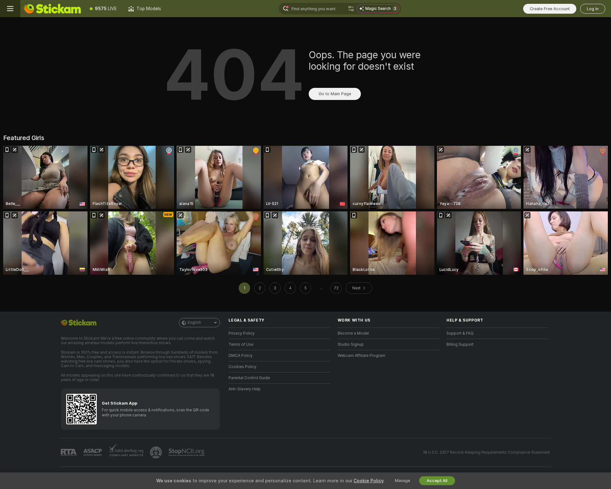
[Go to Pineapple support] (156, 452)
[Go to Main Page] (52, 8)
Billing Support (460, 344)
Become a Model (353, 333)
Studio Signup (351, 344)
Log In (593, 8)
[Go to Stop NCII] (187, 452)
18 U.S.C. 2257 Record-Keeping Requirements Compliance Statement (486, 452)
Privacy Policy (241, 333)
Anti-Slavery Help (244, 389)
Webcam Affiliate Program (361, 355)
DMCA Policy (240, 355)
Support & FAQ (460, 333)
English (194, 322)
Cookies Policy (242, 367)
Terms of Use (240, 344)
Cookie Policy (368, 480)
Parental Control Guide (249, 378)
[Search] (351, 8)
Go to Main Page (335, 93)
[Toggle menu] (10, 8)
